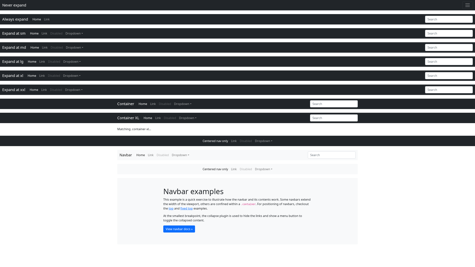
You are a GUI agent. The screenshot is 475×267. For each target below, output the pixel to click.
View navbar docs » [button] (179, 229)
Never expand (14, 5)
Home (36, 19)
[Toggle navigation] (467, 5)
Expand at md (14, 47)
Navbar (125, 154)
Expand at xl (12, 75)
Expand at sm (14, 33)
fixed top (186, 208)
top (171, 208)
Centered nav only (215, 141)
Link (47, 19)
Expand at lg (12, 61)
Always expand (15, 19)
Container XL (128, 117)
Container (125, 103)
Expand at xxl (13, 89)
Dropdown (73, 33)
